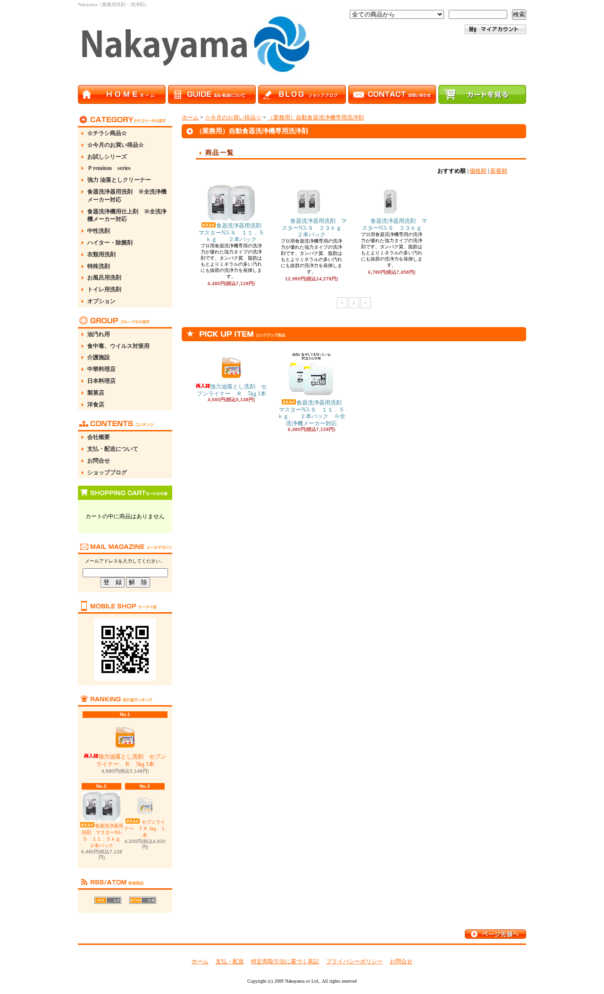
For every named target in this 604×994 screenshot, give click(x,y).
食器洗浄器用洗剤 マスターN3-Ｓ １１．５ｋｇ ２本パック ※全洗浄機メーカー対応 (312, 412)
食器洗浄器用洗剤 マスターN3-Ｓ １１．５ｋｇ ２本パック (106, 835)
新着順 (498, 171)
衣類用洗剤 (101, 254)
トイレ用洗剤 (104, 289)
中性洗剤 (98, 230)
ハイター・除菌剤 (110, 242)
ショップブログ (107, 472)
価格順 (478, 171)
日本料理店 (101, 381)
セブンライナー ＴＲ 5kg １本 (145, 828)
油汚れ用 (98, 334)
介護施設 (98, 357)
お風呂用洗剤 (104, 277)
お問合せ (98, 460)
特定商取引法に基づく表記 (285, 961)
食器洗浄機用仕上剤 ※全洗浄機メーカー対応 (127, 215)
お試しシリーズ (107, 156)
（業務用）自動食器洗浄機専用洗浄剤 (316, 117)
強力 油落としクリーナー (119, 180)
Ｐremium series (109, 168)
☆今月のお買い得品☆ (115, 145)
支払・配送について (112, 449)
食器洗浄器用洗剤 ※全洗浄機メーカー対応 (127, 195)
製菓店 (95, 392)
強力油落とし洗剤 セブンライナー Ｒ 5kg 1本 (131, 760)
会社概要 (98, 437)
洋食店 (95, 404)
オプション (101, 301)
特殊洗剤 (98, 266)
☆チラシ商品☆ (107, 133)
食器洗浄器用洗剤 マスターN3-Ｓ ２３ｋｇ (397, 224)
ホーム (190, 117)
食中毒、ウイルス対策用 (118, 346)
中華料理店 (101, 369)
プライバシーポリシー (354, 961)
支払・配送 (230, 961)
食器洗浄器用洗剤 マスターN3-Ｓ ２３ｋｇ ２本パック (317, 228)
